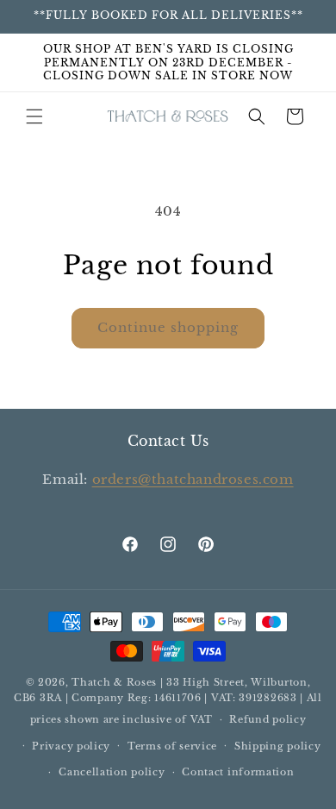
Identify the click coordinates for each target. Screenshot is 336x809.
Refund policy (267, 719)
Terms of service (172, 746)
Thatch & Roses (114, 682)
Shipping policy (277, 746)
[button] (34, 116)
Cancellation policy (112, 772)
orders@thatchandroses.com (193, 479)
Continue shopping (168, 327)
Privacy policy (71, 746)
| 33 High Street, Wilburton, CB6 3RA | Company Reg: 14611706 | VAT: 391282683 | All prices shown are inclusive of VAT (168, 700)
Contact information (238, 772)
